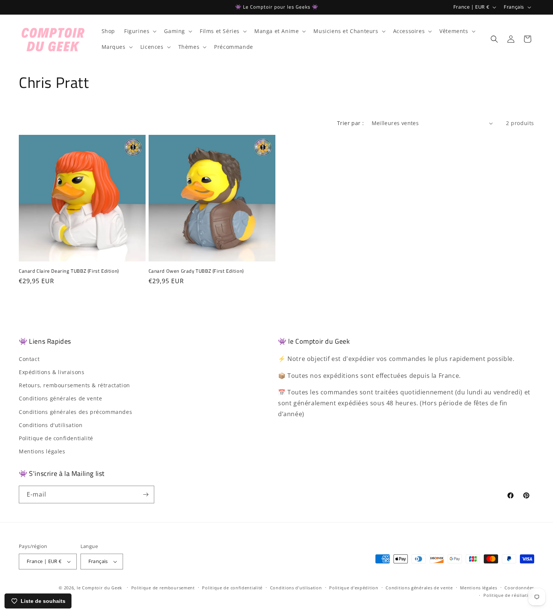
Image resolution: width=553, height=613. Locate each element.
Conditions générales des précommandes (75, 411)
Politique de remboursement (163, 587)
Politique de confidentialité (56, 438)
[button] (140, 31)
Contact (29, 358)
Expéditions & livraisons (51, 372)
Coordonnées (519, 587)
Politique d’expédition (353, 587)
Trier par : (350, 123)
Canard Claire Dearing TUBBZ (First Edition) (69, 271)
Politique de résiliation (508, 595)
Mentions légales (42, 451)
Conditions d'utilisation (50, 425)
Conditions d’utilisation (296, 587)
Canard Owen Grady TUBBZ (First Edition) (196, 271)
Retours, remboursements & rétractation (74, 385)
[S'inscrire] (145, 494)
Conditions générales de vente (60, 398)
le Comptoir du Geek (99, 587)
